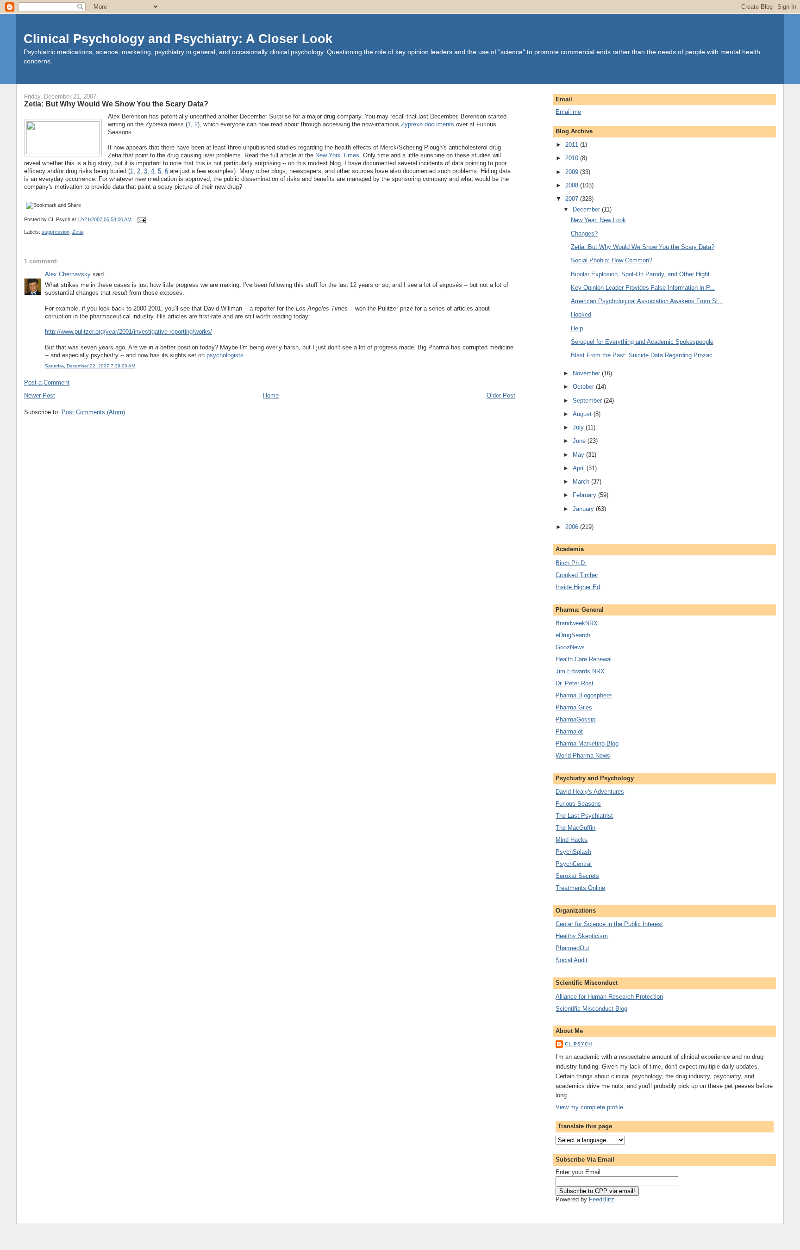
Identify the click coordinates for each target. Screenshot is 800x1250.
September (588, 400)
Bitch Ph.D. (571, 563)
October (584, 386)
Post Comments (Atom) (93, 412)
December (587, 209)
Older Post (501, 395)
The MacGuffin (575, 827)
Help (577, 328)
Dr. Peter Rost (575, 683)
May (579, 454)
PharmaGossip (575, 719)
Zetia (77, 232)
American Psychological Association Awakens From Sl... (647, 301)
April (580, 468)
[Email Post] (140, 219)
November (587, 373)
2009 (572, 171)
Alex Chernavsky (68, 274)
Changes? (584, 233)
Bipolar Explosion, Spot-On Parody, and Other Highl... (643, 274)
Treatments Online (580, 887)
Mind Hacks (572, 839)
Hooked (581, 314)
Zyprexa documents (427, 124)
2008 (572, 185)
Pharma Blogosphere (584, 695)
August (583, 413)
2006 (572, 526)
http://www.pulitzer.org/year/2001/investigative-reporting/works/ (128, 331)
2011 (572, 144)
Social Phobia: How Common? (611, 260)
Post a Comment (46, 382)
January (584, 508)
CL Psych (578, 1043)
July (579, 427)
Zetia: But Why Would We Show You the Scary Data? (116, 104)
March (582, 481)
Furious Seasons (578, 803)
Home (271, 395)
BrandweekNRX (577, 623)
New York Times (337, 155)
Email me (568, 111)
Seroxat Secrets (577, 875)
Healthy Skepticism (582, 936)
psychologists (225, 355)
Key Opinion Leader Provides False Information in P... (643, 287)
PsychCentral (574, 863)
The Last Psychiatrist (584, 815)
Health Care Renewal (584, 659)
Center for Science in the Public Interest (609, 923)
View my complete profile (589, 1107)
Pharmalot (569, 731)
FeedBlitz (601, 1199)
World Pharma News (583, 755)
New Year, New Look (598, 220)
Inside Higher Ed (578, 587)
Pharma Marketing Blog (587, 743)
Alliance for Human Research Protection (609, 996)
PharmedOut (572, 948)
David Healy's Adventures (590, 791)
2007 (572, 198)
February (585, 494)
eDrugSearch (573, 635)
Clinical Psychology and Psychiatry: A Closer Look (178, 38)
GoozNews (570, 647)
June (580, 440)
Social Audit (572, 960)
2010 (572, 158)
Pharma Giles (574, 707)
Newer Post (39, 395)
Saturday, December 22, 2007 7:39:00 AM (90, 365)
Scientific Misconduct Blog (591, 1008)
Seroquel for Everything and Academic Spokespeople (642, 341)
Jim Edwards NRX (580, 671)
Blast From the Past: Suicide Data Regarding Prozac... (644, 355)
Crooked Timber (577, 575)
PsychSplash (573, 851)
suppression (55, 232)
